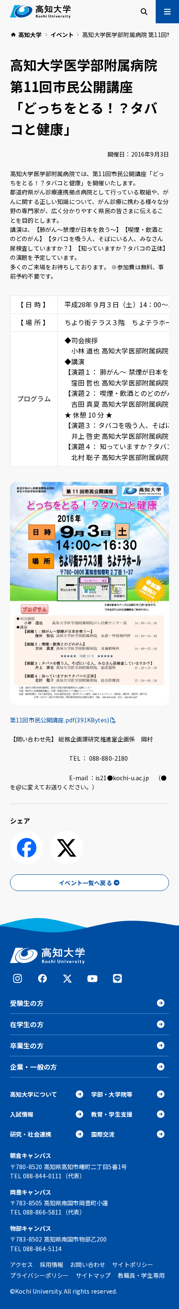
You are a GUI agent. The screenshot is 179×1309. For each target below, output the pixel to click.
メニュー (167, 11)
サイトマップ (93, 1275)
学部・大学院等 (111, 1094)
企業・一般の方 (33, 1067)
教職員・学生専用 (141, 1275)
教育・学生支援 (111, 1114)
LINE (117, 978)
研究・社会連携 (30, 1134)
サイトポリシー (132, 1264)
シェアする (26, 847)
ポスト (66, 847)
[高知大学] (40, 11)
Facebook (42, 978)
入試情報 (22, 1114)
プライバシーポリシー (39, 1275)
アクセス (21, 1264)
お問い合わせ (87, 1264)
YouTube (92, 978)
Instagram (17, 978)
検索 (144, 11)
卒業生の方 (27, 1045)
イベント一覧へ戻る (85, 882)
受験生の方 (27, 1003)
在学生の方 (27, 1024)
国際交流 (103, 1134)
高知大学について (33, 1094)
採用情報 (52, 1264)
